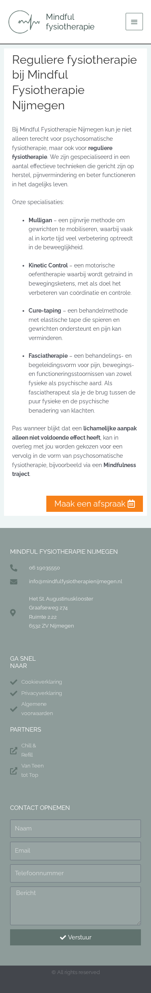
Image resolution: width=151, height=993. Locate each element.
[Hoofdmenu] (134, 21)
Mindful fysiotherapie (70, 21)
